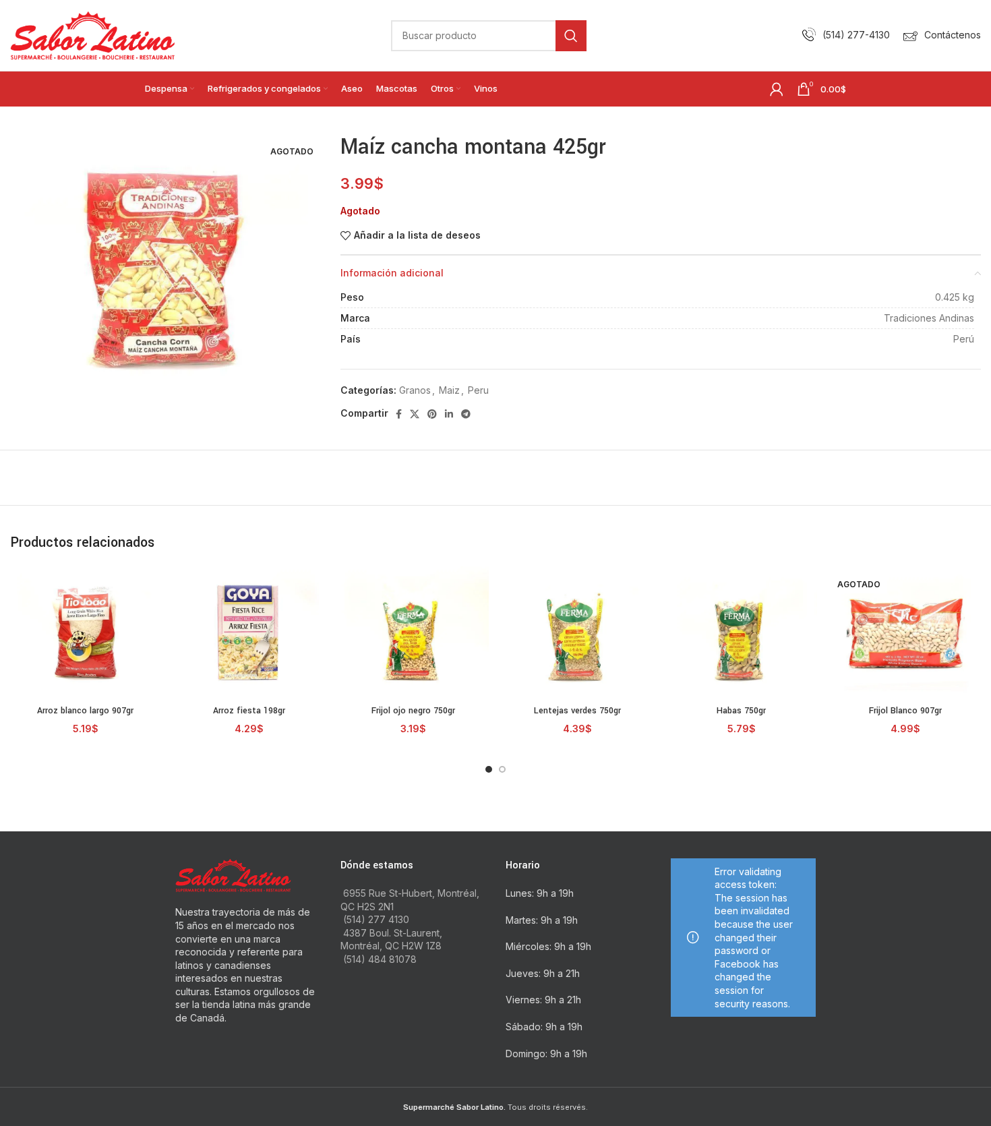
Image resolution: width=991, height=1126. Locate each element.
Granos (415, 390)
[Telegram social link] (466, 414)
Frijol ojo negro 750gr (413, 711)
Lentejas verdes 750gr (577, 711)
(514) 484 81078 (380, 959)
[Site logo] (92, 34)
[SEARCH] (571, 35)
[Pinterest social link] (432, 414)
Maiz (449, 390)
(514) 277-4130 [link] (856, 34)
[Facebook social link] (399, 414)
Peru (478, 390)
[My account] (776, 89)
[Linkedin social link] (449, 414)
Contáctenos (952, 34)
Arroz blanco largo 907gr (85, 711)
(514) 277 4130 (376, 919)
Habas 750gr (741, 711)
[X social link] (414, 414)
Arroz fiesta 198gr (249, 711)
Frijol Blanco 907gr (905, 711)
